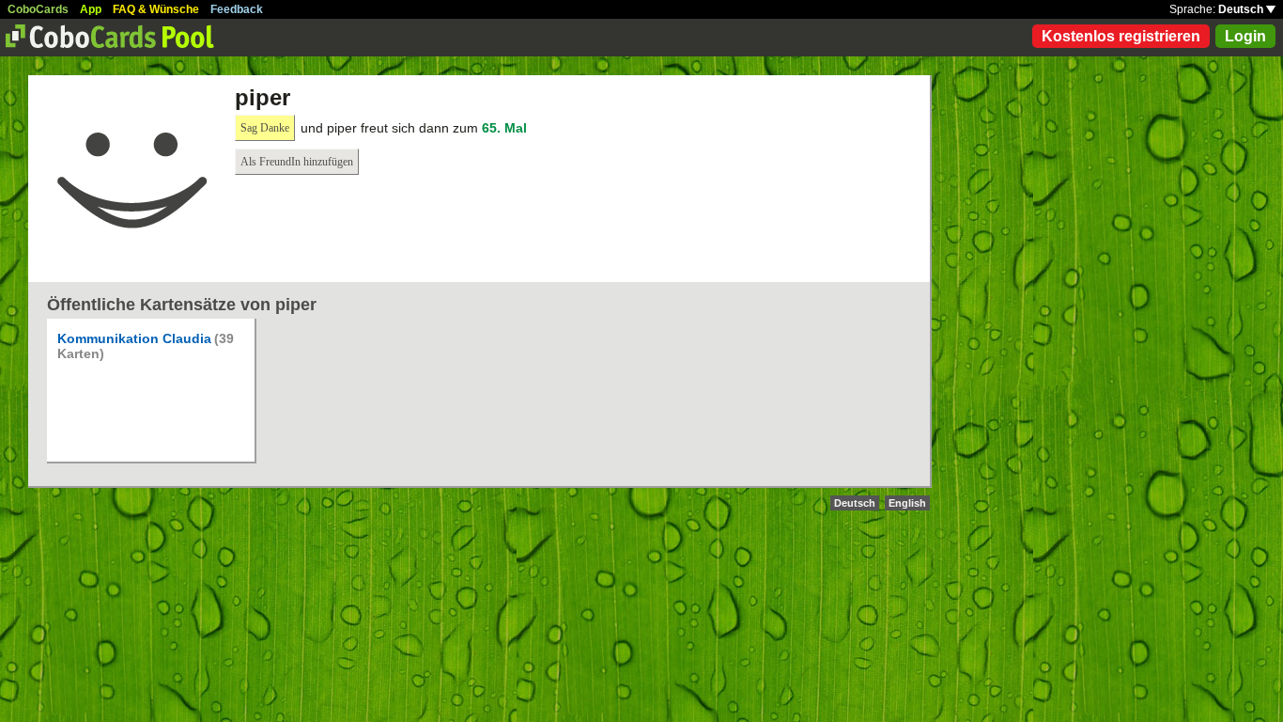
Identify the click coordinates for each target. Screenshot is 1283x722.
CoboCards (38, 9)
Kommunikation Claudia (134, 338)
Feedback (236, 9)
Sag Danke (264, 127)
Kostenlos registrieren (1121, 36)
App (90, 9)
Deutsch (1242, 9)
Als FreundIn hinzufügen (296, 161)
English (907, 503)
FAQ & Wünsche (156, 9)
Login (1245, 36)
